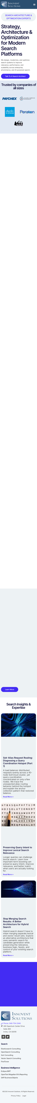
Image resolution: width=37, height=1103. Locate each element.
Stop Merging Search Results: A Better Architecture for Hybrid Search (16, 922)
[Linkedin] (3, 1037)
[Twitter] (7, 1037)
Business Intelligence (10, 1068)
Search (4, 1044)
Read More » (8, 797)
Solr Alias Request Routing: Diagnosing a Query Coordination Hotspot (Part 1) (18, 761)
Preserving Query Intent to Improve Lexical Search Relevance (17, 850)
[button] (34, 4)
